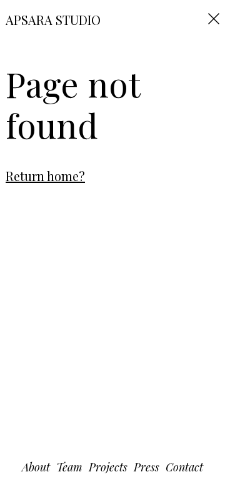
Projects (108, 467)
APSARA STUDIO (53, 19)
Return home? (45, 175)
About (36, 467)
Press (146, 467)
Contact (184, 467)
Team (69, 467)
